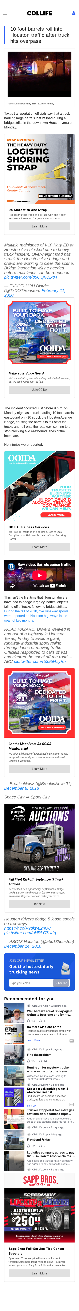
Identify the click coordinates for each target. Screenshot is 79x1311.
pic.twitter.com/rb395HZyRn (40, 661)
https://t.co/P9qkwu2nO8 (27, 928)
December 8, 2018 (21, 788)
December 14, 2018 (22, 946)
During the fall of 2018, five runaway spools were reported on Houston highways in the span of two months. (36, 615)
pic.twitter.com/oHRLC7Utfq (30, 932)
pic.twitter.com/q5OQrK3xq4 (30, 277)
